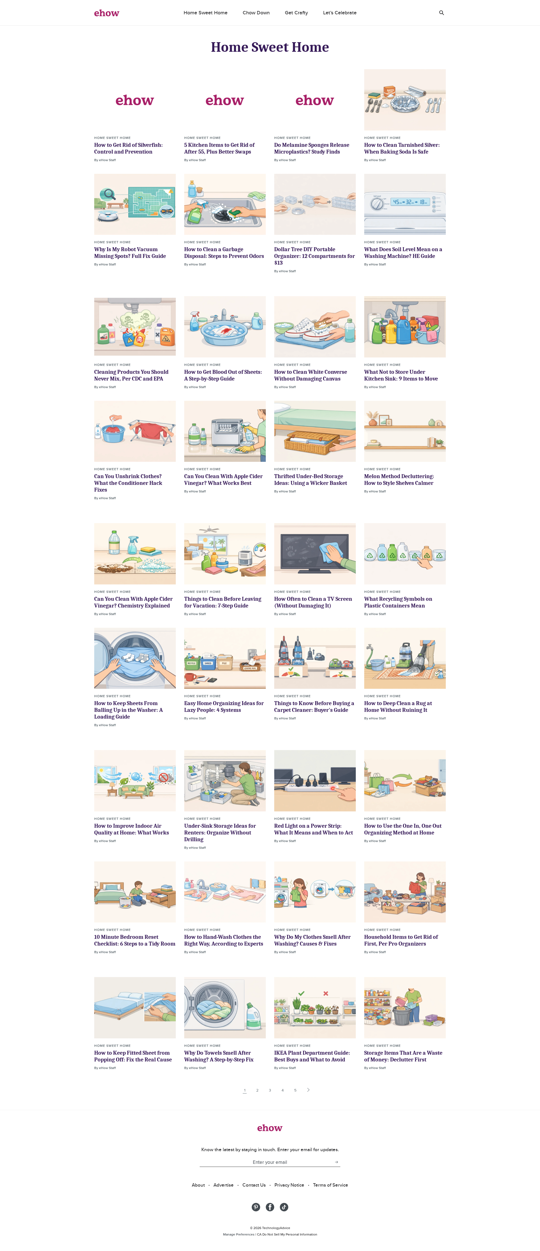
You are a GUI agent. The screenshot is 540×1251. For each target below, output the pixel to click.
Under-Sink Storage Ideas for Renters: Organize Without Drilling (220, 833)
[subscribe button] (336, 1162)
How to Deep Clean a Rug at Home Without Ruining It (398, 706)
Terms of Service (330, 1185)
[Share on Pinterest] (256, 1207)
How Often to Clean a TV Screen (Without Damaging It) (313, 602)
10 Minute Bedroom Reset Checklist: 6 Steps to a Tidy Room (135, 940)
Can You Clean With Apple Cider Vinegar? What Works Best (223, 479)
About (198, 1185)
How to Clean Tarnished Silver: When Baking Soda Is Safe (402, 148)
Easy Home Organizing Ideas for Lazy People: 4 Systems (224, 706)
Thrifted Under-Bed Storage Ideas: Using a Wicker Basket (310, 479)
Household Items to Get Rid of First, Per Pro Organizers (401, 940)
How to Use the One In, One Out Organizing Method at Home (403, 829)
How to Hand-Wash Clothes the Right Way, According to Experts (223, 940)
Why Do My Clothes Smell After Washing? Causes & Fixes (312, 940)
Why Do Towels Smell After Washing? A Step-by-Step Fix (219, 1056)
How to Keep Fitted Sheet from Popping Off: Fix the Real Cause (133, 1056)
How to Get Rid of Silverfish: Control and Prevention (128, 148)
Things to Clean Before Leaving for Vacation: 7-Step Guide (222, 602)
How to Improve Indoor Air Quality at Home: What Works (131, 829)
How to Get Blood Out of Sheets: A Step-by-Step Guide (223, 375)
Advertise (223, 1185)
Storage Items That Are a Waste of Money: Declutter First (403, 1056)
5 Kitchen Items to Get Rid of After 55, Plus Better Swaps (219, 148)
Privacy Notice (289, 1185)
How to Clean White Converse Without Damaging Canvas (310, 375)
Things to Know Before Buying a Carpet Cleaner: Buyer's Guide (314, 706)
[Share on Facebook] (270, 1207)
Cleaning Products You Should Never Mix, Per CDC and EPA (131, 375)
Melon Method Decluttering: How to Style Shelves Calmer (399, 479)
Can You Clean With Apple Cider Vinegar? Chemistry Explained (133, 602)
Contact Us (254, 1185)
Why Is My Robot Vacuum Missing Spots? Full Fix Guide (130, 252)
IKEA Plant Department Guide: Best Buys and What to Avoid (312, 1056)
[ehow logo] (107, 12)
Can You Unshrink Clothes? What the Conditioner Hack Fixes (128, 483)
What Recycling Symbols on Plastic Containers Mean (398, 602)
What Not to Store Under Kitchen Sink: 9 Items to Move (401, 375)
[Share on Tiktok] (284, 1207)
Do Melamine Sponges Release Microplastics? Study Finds (311, 148)
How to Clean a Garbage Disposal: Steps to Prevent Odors (224, 252)
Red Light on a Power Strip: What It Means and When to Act (313, 829)
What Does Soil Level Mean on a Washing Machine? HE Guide (403, 252)
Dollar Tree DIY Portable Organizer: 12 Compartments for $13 (314, 256)
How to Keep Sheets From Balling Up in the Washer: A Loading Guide (128, 710)
